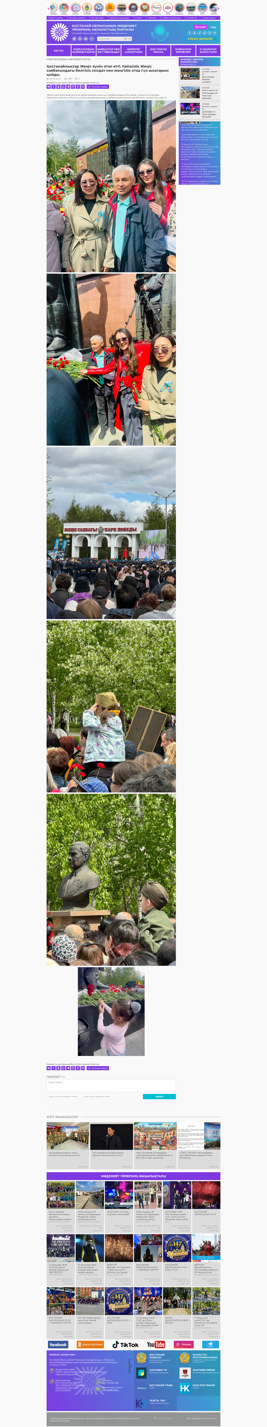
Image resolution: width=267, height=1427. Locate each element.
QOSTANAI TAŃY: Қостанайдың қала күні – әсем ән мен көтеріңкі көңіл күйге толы (176, 1217)
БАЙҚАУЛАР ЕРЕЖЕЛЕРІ (183, 50)
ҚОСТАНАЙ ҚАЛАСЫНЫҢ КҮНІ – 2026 (118, 1320)
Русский (200, 27)
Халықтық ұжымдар (119, 18)
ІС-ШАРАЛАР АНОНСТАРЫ (208, 50)
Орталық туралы (77, 18)
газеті (161, 1386)
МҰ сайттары (97, 18)
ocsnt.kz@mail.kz (110, 1390)
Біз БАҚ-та (191, 18)
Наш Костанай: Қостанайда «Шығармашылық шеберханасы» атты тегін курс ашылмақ (154, 1155)
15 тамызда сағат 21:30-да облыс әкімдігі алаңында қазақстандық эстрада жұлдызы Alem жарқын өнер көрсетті (88, 1270)
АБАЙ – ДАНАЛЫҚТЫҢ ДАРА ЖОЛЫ (177, 1320)
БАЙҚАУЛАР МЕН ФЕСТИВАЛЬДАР (108, 50)
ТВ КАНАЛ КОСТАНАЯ (159, 1371)
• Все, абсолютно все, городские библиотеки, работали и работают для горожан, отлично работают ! (199, 127)
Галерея (152, 18)
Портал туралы (55, 18)
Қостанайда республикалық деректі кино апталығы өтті (108, 1154)
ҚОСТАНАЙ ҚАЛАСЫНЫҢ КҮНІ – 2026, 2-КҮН (176, 1267)
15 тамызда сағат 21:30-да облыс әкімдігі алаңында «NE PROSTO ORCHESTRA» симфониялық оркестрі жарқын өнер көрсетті (58, 1270)
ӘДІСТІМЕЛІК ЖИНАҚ (158, 50)
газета (204, 1386)
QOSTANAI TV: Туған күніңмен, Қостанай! (118, 1213)
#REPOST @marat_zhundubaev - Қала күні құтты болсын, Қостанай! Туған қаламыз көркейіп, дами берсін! (118, 1270)
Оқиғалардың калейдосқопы (69, 59)
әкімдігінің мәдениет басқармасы (159, 1358)
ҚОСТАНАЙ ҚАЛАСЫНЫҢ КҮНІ (205, 1213)
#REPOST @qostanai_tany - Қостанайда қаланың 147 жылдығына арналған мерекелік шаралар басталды (206, 1270)
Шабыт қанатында (171, 18)
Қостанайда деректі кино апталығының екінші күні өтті (64, 1154)
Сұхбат (138, 18)
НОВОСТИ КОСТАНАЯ (159, 1401)
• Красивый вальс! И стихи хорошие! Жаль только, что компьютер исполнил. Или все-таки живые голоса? (199, 137)
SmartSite (211, 1418)
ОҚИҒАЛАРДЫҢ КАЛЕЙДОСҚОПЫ (83, 50)
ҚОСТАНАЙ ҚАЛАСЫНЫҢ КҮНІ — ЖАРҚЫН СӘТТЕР (147, 1267)
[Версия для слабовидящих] (91, 39)
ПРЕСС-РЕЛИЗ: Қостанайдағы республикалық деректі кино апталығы (196, 1155)
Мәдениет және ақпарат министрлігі (205, 1358)
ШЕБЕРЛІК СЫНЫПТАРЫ (133, 50)
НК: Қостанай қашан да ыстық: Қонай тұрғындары (89, 1320)
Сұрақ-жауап (209, 18)
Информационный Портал (206, 1371)
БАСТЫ (58, 50)
